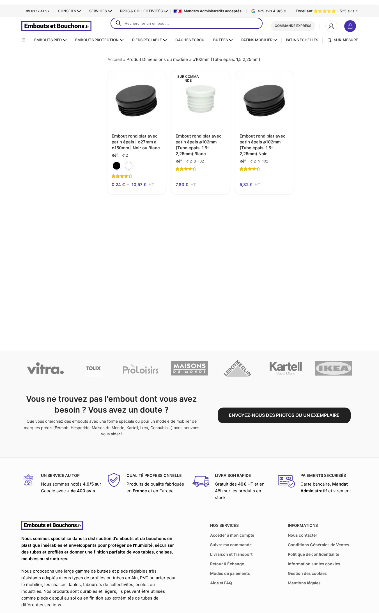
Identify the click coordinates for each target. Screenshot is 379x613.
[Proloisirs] (141, 368)
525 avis (349, 11)
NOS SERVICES (224, 525)
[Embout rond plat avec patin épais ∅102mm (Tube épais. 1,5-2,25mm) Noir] (264, 100)
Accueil (114, 59)
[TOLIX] (93, 368)
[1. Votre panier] (351, 26)
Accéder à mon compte (232, 535)
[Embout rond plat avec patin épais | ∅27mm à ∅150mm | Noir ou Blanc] (136, 100)
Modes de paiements (230, 573)
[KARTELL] (286, 368)
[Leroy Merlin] (237, 368)
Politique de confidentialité (313, 554)
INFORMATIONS (303, 525)
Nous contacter (302, 535)
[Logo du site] (56, 25)
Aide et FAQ (221, 582)
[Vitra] (45, 368)
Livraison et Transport (231, 554)
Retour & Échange (227, 563)
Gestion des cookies (307, 573)
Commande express (293, 26)
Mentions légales (304, 582)
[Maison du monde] (189, 368)
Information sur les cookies (314, 563)
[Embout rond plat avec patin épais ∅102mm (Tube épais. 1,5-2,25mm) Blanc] (200, 100)
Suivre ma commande (231, 544)
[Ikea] (334, 368)
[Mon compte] (331, 26)
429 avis (272, 11)
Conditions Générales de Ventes (318, 544)
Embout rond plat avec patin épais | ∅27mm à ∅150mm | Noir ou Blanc (136, 141)
